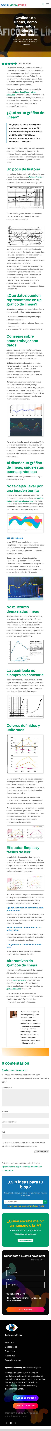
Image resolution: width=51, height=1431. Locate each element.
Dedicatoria (11, 1346)
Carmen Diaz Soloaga (23, 39)
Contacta (10, 1355)
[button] (25, 235)
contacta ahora (25, 1406)
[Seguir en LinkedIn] (15, 1423)
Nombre (5, 1111)
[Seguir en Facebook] (6, 1423)
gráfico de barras (14, 989)
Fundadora (10, 1351)
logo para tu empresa (24, 501)
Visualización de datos (27, 42)
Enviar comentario (41, 1152)
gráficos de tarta (19, 980)
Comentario (7, 1088)
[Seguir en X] (11, 1423)
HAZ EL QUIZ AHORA (25, 1240)
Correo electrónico (9, 1122)
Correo (10, 1268)
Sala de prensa (13, 1360)
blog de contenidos (25, 1398)
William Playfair (35, 177)
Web (3, 1132)
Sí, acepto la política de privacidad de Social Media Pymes (23, 1299)
